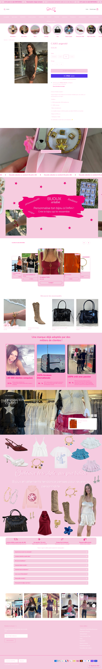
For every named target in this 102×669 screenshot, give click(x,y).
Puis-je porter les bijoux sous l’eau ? (22, 582)
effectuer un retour (51, 21)
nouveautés (6, 17)
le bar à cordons (32, 17)
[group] (13, 31)
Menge (52, 61)
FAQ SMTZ (82, 641)
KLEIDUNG (41, 17)
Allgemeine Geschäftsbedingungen (89, 629)
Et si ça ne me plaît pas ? (20, 560)
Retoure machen (84, 643)
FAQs (81, 638)
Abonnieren (10, 640)
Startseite (5, 40)
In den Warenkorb (69, 71)
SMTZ (9, 664)
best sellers (14, 17)
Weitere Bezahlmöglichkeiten (69, 79)
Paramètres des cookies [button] (86, 648)
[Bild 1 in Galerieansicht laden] (31, 62)
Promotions (73, 17)
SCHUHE (49, 17)
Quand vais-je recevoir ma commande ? (23, 552)
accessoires (64, 17)
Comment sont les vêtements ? (21, 569)
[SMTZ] (51, 9)
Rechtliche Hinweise (85, 631)
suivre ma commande (93, 17)
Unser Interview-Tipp (85, 636)
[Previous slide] (84, 242)
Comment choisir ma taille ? (21, 565)
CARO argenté (11, 40)
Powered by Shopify (15, 664)
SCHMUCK (22, 17)
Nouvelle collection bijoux (51, 151)
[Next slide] (88, 242)
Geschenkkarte (82, 17)
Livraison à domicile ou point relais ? (22, 556)
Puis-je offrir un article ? (20, 578)
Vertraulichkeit (83, 634)
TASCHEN (56, 17)
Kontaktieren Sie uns (85, 645)
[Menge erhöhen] (61, 64)
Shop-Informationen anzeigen (59, 86)
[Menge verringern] (53, 64)
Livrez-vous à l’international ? (21, 574)
